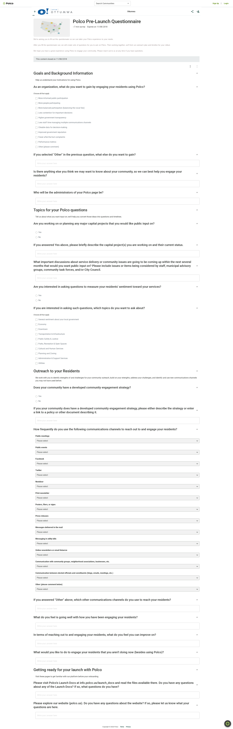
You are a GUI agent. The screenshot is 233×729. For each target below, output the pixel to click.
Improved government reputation (52, 132)
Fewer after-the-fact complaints (51, 137)
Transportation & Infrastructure (51, 334)
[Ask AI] (227, 723)
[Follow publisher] (198, 11)
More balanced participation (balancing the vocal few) (61, 108)
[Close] (35, 11)
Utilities (41, 363)
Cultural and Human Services (50, 348)
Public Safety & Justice (48, 339)
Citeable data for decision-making (52, 127)
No (39, 237)
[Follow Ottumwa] (198, 11)
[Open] (128, 3)
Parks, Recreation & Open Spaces (52, 344)
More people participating (49, 103)
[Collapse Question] (197, 86)
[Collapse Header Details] (197, 73)
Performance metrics (47, 142)
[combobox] (110, 3)
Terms (122, 727)
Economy (42, 324)
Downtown (43, 329)
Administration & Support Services (53, 358)
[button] (55, 11)
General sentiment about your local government (58, 319)
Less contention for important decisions (55, 113)
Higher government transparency (52, 117)
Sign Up (216, 3)
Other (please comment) (48, 147)
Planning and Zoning (47, 353)
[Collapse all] (190, 66)
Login (226, 3)
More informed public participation (53, 98)
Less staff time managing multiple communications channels (64, 122)
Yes (39, 232)
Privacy (128, 727)
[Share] (192, 11)
